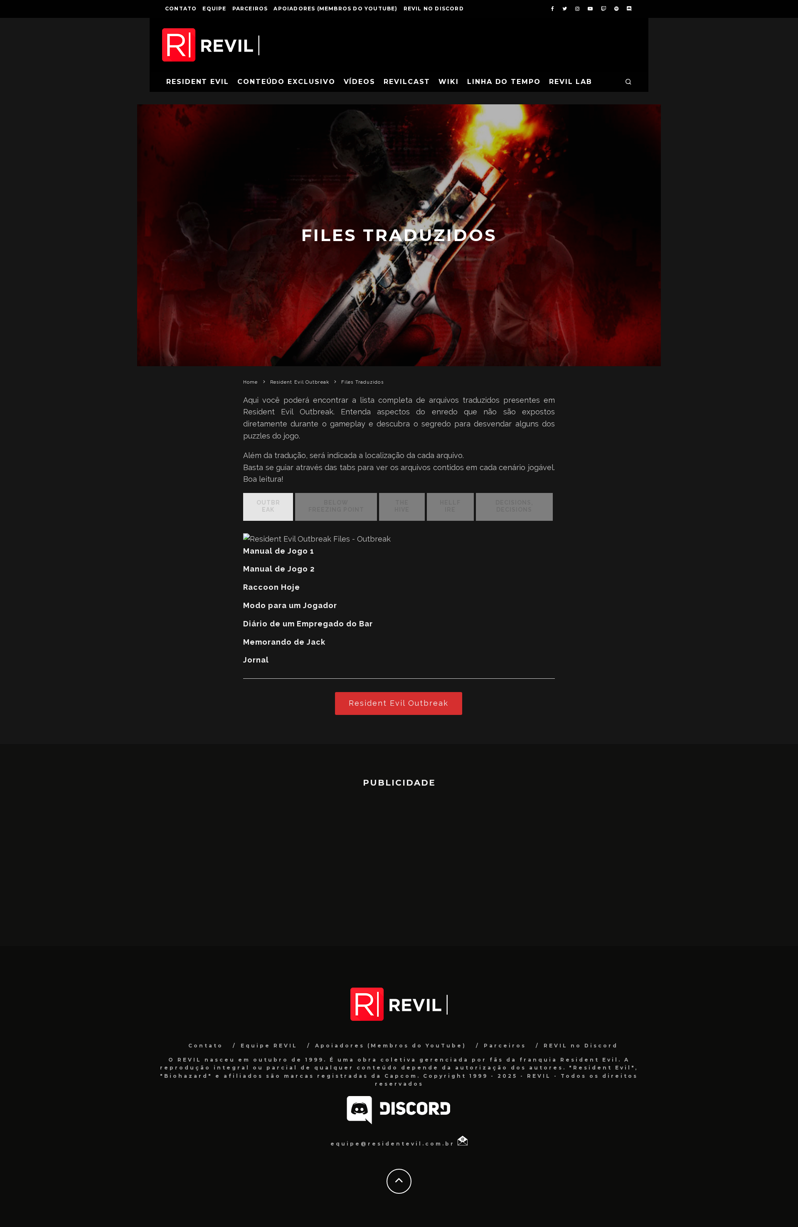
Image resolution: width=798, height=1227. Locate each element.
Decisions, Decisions (514, 506)
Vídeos (360, 82)
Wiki (448, 82)
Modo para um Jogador (290, 605)
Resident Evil (197, 82)
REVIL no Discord (434, 8)
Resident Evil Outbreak (398, 703)
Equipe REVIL (269, 1045)
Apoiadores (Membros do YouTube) (335, 8)
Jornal (256, 659)
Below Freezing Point (336, 506)
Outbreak (268, 506)
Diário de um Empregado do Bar (308, 623)
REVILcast (407, 82)
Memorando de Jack (284, 642)
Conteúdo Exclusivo (286, 82)
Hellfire (450, 506)
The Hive (401, 506)
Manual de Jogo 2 (279, 568)
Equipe (214, 8)
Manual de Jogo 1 (278, 551)
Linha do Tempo (504, 82)
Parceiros (250, 8)
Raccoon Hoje (271, 587)
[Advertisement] (399, 863)
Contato (181, 8)
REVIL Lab (570, 82)
